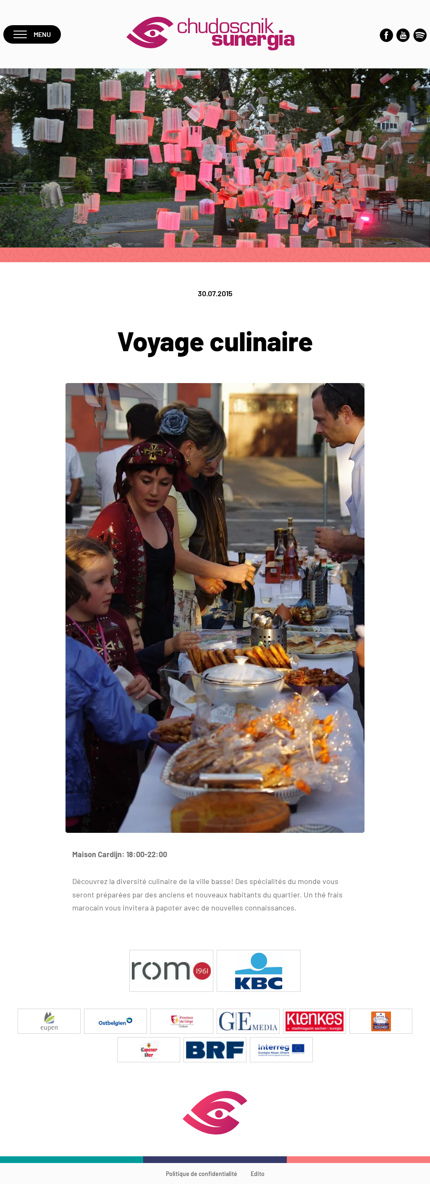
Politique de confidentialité (201, 1173)
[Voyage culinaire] (215, 830)
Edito (258, 1173)
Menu (42, 34)
